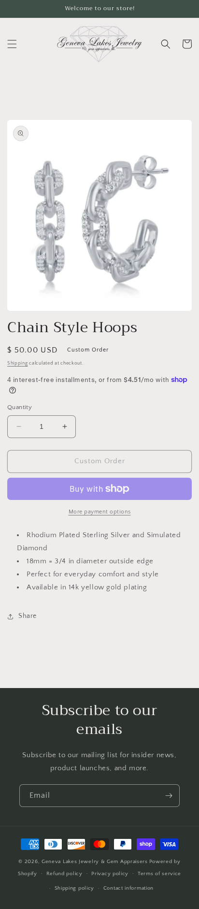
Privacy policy (109, 874)
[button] (12, 44)
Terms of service (159, 874)
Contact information (128, 888)
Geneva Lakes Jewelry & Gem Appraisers (95, 862)
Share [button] (27, 616)
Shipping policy (75, 888)
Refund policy (64, 874)
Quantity (19, 407)
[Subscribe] (168, 795)
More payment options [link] (100, 512)
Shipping (17, 363)
